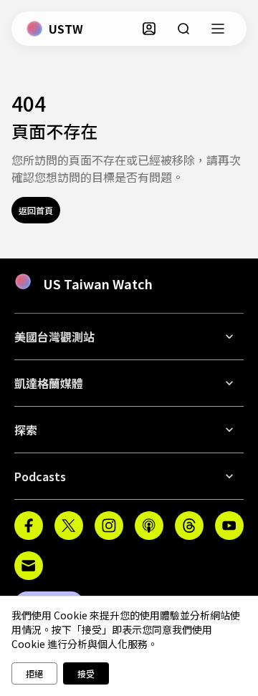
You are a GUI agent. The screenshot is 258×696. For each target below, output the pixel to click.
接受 (86, 673)
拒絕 (34, 673)
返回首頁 (36, 210)
